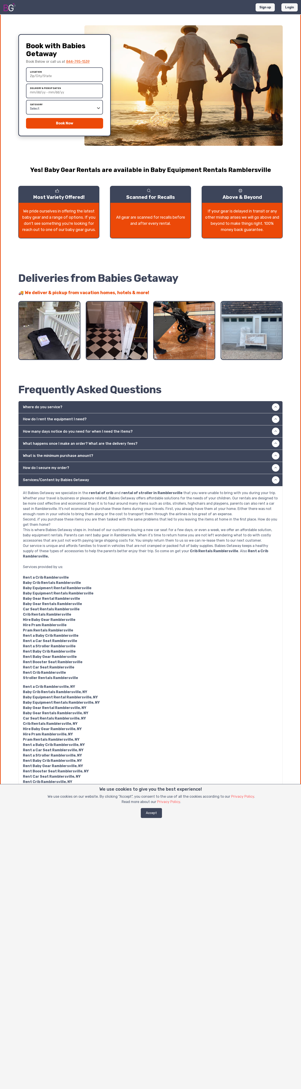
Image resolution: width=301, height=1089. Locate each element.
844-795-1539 (78, 61)
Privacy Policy (242, 796)
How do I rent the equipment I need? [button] (55, 419)
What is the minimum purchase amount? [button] (58, 456)
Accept (151, 813)
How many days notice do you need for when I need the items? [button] (78, 431)
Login (289, 7)
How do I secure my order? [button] (46, 468)
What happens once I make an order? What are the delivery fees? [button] (80, 443)
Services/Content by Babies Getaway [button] (56, 480)
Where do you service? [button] (42, 407)
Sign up (265, 7)
